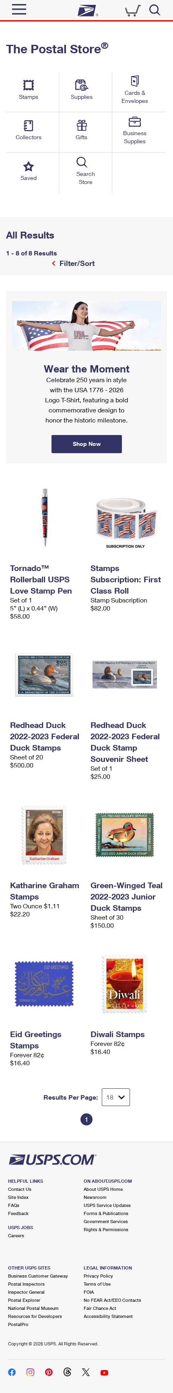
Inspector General (26, 1292)
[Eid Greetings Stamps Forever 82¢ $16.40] (46, 984)
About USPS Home (103, 1189)
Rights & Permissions (106, 1229)
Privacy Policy (98, 1275)
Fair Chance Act (100, 1308)
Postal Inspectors (26, 1283)
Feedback (18, 1213)
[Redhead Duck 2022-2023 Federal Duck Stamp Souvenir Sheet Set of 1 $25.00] (127, 674)
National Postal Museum (33, 1308)
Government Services (106, 1221)
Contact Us (19, 1189)
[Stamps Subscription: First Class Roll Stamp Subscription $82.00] (127, 517)
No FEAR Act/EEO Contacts (112, 1300)
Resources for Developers (35, 1316)
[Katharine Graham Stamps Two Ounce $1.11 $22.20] (46, 835)
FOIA (89, 1292)
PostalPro (18, 1324)
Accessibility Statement (108, 1316)
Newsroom (95, 1197)
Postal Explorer (24, 1300)
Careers (16, 1235)
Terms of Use (97, 1283)
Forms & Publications (106, 1213)
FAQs (13, 1205)
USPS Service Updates (107, 1205)
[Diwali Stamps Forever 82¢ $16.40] (127, 984)
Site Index (18, 1197)
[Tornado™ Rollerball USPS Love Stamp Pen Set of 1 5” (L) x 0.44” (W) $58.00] (46, 517)
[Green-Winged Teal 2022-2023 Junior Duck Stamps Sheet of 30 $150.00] (127, 835)
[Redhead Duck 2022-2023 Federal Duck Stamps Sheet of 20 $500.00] (46, 674)
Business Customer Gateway (38, 1275)
